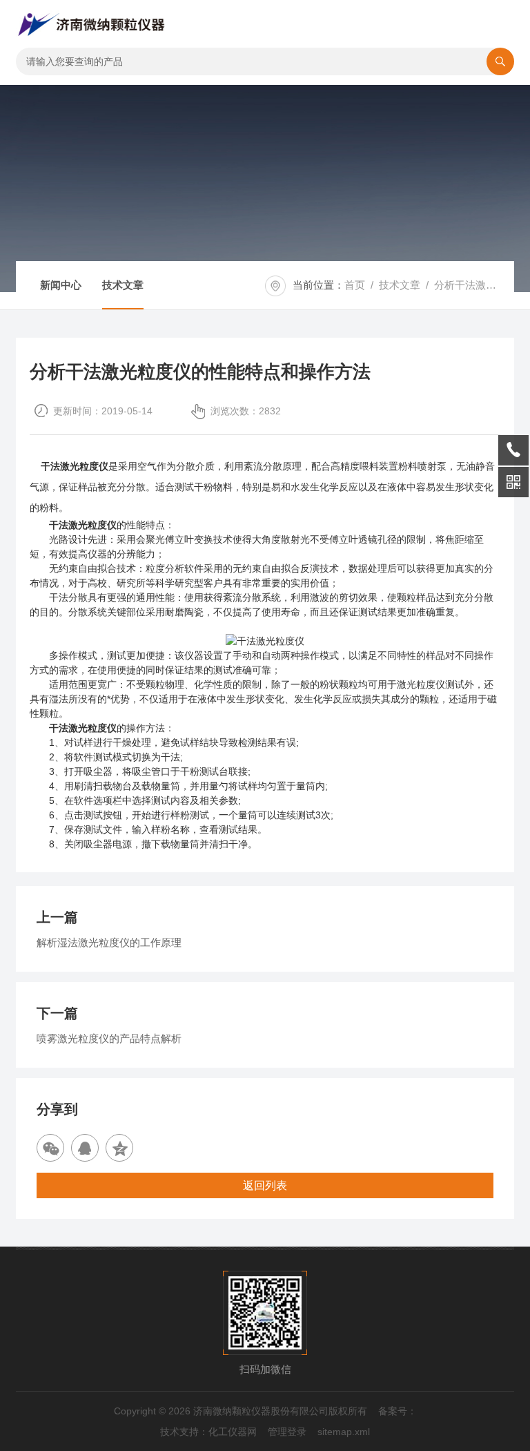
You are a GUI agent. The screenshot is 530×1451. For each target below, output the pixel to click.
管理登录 (287, 1431)
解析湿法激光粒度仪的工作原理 (109, 942)
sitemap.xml (343, 1431)
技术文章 (123, 285)
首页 (354, 285)
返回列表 (265, 1185)
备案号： (397, 1410)
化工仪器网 (232, 1431)
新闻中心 (60, 285)
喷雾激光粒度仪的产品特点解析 (109, 1038)
